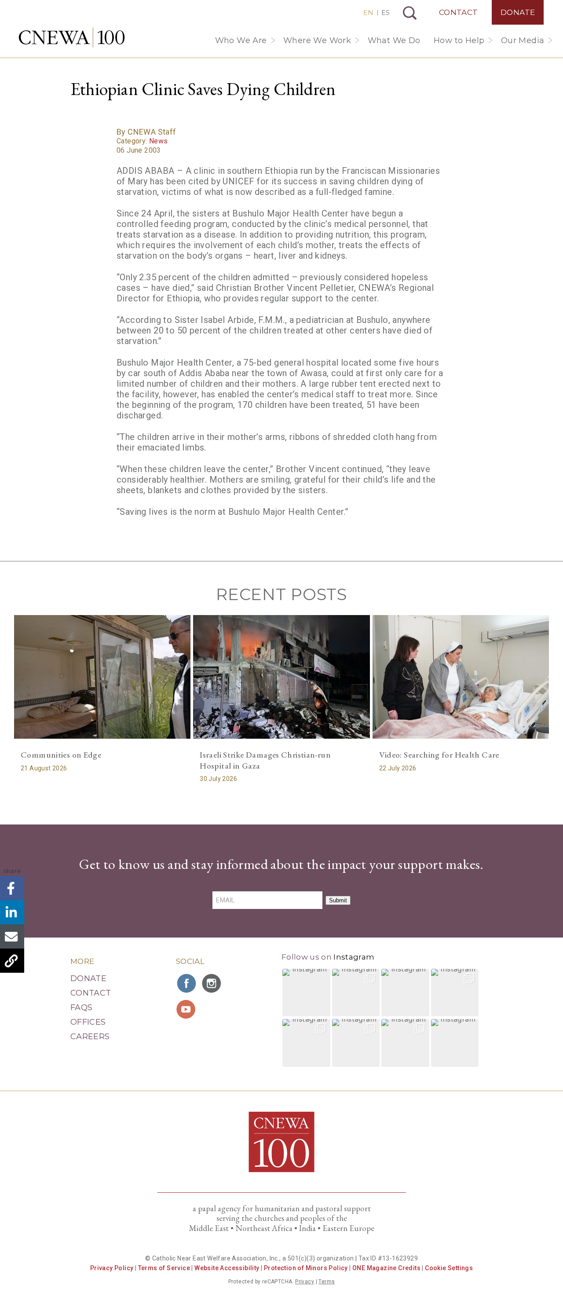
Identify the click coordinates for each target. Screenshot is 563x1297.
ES (385, 12)
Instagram (353, 957)
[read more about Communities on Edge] (102, 677)
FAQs (81, 1007)
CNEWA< (72, 37)
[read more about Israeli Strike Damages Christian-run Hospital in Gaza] (281, 677)
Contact (458, 12)
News (158, 141)
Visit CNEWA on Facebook (187, 983)
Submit (338, 900)
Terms (326, 1282)
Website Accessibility (226, 1267)
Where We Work (317, 40)
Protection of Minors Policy (306, 1267)
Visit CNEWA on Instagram (212, 983)
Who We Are (241, 40)
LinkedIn (12, 912)
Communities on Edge (61, 754)
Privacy (304, 1282)
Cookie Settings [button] (449, 1267)
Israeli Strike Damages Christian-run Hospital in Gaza (265, 760)
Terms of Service (164, 1267)
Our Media (523, 40)
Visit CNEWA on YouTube (187, 1009)
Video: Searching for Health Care (439, 754)
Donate (518, 12)
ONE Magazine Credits (386, 1267)
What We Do (394, 40)
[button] (306, 993)
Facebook (12, 888)
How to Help (459, 40)
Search (409, 13)
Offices (88, 1022)
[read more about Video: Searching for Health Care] (461, 677)
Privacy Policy (112, 1267)
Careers (90, 1036)
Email (12, 936)
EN (368, 12)
